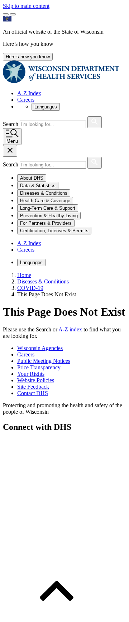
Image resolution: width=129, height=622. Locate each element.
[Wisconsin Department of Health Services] (61, 81)
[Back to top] (56, 616)
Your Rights (30, 374)
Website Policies (35, 380)
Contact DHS (32, 393)
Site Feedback (33, 387)
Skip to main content (26, 6)
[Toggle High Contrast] (13, 14)
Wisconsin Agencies (40, 348)
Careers (25, 100)
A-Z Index (29, 93)
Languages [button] (45, 107)
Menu (12, 141)
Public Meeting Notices (43, 361)
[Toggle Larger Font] (6, 14)
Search (11, 124)
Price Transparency (39, 367)
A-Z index (70, 329)
